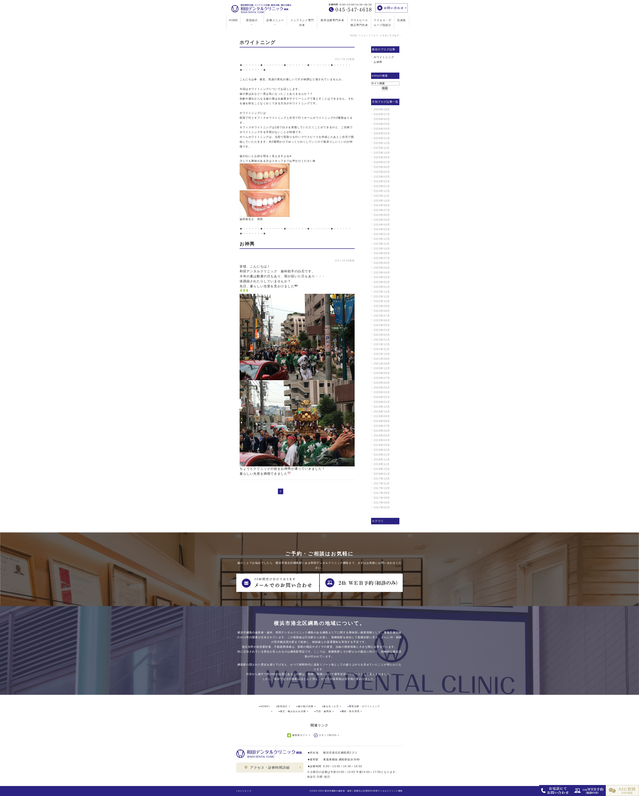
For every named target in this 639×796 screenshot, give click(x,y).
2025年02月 (382, 181)
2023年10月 (382, 248)
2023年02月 (382, 282)
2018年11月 (382, 464)
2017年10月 (382, 488)
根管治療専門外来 (332, 20)
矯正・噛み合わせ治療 (293, 711)
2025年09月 (382, 157)
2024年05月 (382, 219)
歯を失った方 (331, 706)
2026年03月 (382, 133)
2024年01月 (382, 234)
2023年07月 (382, 258)
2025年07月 (382, 162)
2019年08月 (382, 421)
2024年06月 (382, 215)
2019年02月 (382, 449)
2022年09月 (382, 306)
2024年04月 (382, 224)
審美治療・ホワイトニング (364, 706)
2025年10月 (382, 152)
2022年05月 (382, 325)
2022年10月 (382, 301)
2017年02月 (382, 507)
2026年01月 (382, 138)
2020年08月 (382, 373)
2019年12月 (382, 406)
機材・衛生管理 (350, 711)
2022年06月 (382, 320)
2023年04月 (382, 272)
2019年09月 (382, 416)
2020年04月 (382, 392)
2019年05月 (382, 435)
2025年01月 (382, 186)
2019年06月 (382, 430)
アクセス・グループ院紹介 (382, 22)
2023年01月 (382, 286)
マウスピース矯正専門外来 (359, 22)
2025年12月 (382, 143)
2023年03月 (382, 277)
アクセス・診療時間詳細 (270, 767)
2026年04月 (382, 128)
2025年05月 (382, 171)
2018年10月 (382, 469)
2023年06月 (382, 263)
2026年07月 (382, 114)
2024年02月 (382, 229)
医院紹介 (282, 706)
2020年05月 (382, 387)
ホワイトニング (258, 42)
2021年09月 (382, 358)
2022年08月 (382, 310)
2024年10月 (382, 200)
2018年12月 (382, 459)
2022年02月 (382, 334)
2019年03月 (382, 445)
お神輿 (247, 243)
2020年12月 (382, 368)
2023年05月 (382, 267)
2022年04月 (382, 330)
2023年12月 (382, 239)
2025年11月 (382, 147)
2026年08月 (382, 109)
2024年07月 (382, 210)
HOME (233, 20)
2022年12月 (382, 291)
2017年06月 (382, 502)
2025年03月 (382, 176)
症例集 (401, 20)
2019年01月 (382, 454)
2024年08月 (382, 205)
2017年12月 (382, 478)
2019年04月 (382, 440)
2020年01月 (382, 401)
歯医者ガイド (300, 735)
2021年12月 (382, 344)
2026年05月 (382, 124)
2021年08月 (382, 363)
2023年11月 (382, 243)
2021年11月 (382, 349)
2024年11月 (382, 195)
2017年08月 (382, 497)
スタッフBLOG (328, 735)
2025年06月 (382, 167)
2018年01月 (382, 473)
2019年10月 (382, 411)
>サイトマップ (243, 791)
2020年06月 (382, 382)
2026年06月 (382, 119)
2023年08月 (382, 253)
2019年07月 (382, 425)
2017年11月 (382, 483)
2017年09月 (382, 493)
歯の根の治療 (306, 706)
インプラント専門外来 (302, 22)
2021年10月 (382, 354)
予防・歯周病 (323, 711)
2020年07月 (382, 378)
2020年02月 (382, 397)
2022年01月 (382, 339)
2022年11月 (382, 296)
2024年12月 (382, 191)
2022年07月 (382, 315)
